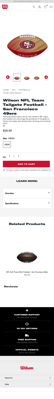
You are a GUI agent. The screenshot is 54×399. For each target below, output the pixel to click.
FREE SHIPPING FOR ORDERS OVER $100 (27, 1)
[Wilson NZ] (27, 368)
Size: (8, 138)
